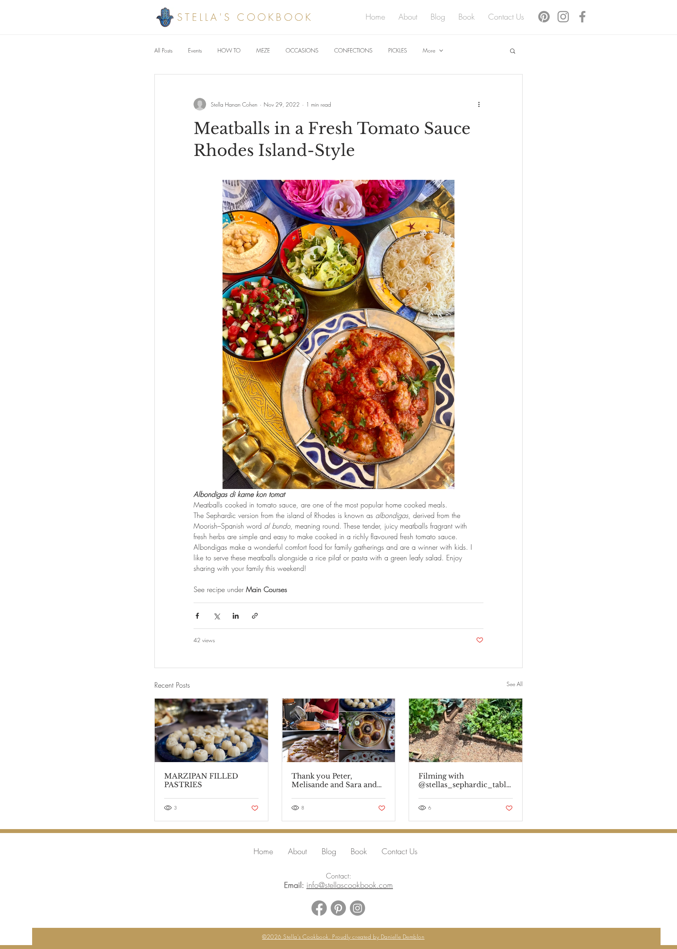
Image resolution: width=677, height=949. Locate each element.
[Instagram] (563, 16)
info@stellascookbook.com (349, 885)
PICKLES (397, 50)
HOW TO (229, 50)
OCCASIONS (302, 50)
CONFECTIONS (353, 50)
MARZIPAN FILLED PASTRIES (201, 780)
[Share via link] (255, 615)
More (429, 50)
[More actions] (478, 104)
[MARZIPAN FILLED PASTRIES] (211, 730)
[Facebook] (582, 16)
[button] (512, 50)
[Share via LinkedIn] (235, 615)
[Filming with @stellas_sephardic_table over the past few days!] (465, 730)
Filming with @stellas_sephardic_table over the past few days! (464, 780)
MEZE (263, 50)
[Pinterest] (544, 16)
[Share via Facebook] (197, 615)
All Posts (163, 50)
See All (515, 684)
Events (195, 50)
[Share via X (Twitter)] (216, 615)
